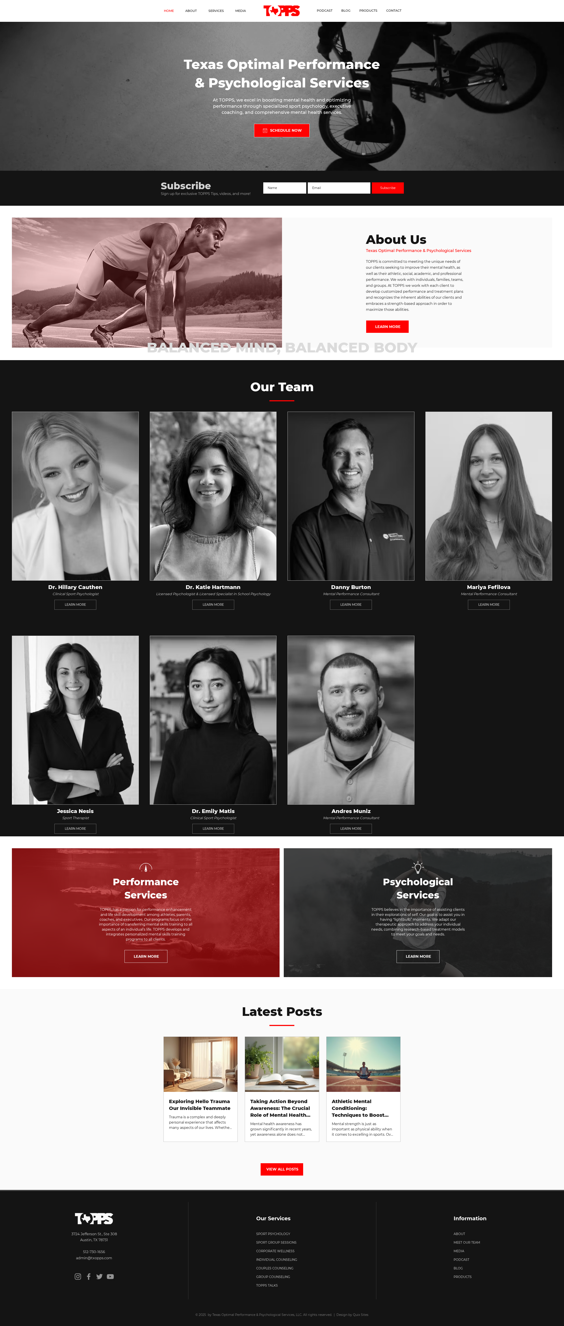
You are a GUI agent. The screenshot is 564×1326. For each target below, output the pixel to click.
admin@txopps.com (94, 1258)
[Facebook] (88, 1276)
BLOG (458, 1268)
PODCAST (461, 1260)
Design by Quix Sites (352, 1315)
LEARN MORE (75, 605)
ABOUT (459, 1234)
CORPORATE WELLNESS (275, 1251)
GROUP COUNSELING (273, 1277)
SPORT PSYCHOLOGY (273, 1234)
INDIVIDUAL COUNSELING (276, 1260)
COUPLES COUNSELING (274, 1268)
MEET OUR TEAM (467, 1243)
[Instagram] (78, 1276)
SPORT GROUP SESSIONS (276, 1243)
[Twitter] (99, 1276)
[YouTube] (110, 1276)
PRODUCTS (463, 1277)
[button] (216, 11)
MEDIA (459, 1251)
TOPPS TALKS (267, 1285)
